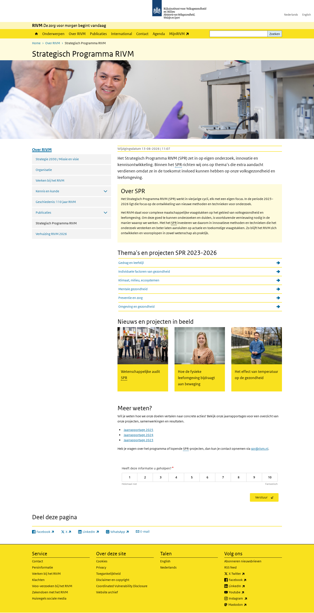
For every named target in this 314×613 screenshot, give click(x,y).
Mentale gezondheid (133, 289)
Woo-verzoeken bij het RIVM (52, 586)
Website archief (107, 592)
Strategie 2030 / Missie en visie (57, 159)
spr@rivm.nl (259, 449)
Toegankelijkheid (108, 574)
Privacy (101, 567)
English (306, 14)
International (121, 33)
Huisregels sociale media (49, 598)
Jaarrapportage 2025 (138, 430)
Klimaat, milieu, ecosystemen (138, 280)
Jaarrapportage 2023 (138, 440)
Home (36, 33)
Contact (142, 33)
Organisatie (44, 170)
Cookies (101, 561)
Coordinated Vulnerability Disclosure (121, 586)
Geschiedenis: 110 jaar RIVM (56, 202)
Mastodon (247, 604)
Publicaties (98, 33)
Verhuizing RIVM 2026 (51, 234)
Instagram (247, 598)
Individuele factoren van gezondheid (144, 271)
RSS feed (230, 567)
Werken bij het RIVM (50, 180)
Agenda (159, 33)
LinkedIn (246, 586)
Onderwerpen (53, 33)
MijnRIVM (180, 33)
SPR (178, 164)
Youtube (246, 592)
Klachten (38, 580)
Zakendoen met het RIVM (50, 592)
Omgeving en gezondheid (136, 306)
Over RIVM (77, 33)
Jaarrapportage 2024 (138, 435)
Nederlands (291, 14)
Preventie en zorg (130, 298)
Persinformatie (42, 567)
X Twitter (246, 573)
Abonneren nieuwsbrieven (242, 561)
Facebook (247, 580)
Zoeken (274, 34)
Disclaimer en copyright (112, 580)
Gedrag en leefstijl (131, 263)
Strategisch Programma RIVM (67, 223)
